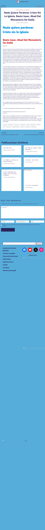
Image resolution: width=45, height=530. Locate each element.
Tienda (5, 265)
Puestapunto (33, 126)
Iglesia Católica (15, 126)
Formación (8, 126)
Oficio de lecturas (19, 9)
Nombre (3, 221)
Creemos (17, 124)
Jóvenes (22, 126)
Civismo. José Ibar (32, 160)
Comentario (4, 207)
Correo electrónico (21, 221)
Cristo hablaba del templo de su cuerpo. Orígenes (10, 173)
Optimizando (27, 9)
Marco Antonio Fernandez (23, 22)
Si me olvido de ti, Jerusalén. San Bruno (9, 133)
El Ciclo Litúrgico (32, 185)
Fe (4, 126)
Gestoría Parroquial (9, 270)
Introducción (7, 148)
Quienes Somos (8, 262)
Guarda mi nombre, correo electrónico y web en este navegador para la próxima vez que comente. (21, 225)
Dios (28, 124)
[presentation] (34, 176)
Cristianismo (23, 124)
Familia (38, 124)
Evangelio (33, 124)
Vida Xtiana (7, 259)
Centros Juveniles (9, 253)
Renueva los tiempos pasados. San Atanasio (34, 133)
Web (32, 221)
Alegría (5, 124)
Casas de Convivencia (10, 256)
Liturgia (27, 126)
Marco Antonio (30, 162)
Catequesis (10, 124)
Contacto (6, 268)
